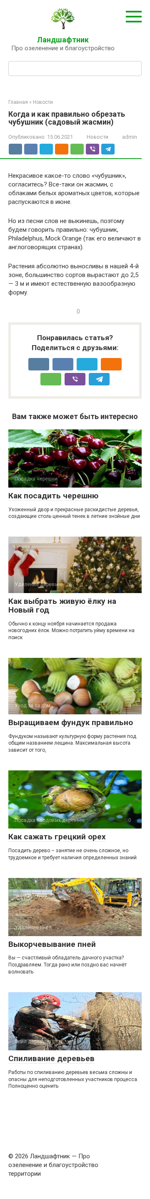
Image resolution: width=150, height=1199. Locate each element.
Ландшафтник (63, 39)
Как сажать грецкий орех (57, 836)
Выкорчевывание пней (52, 944)
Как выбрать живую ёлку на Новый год (62, 605)
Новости (97, 137)
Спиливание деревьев (51, 1058)
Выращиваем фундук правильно (70, 722)
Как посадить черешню (53, 495)
